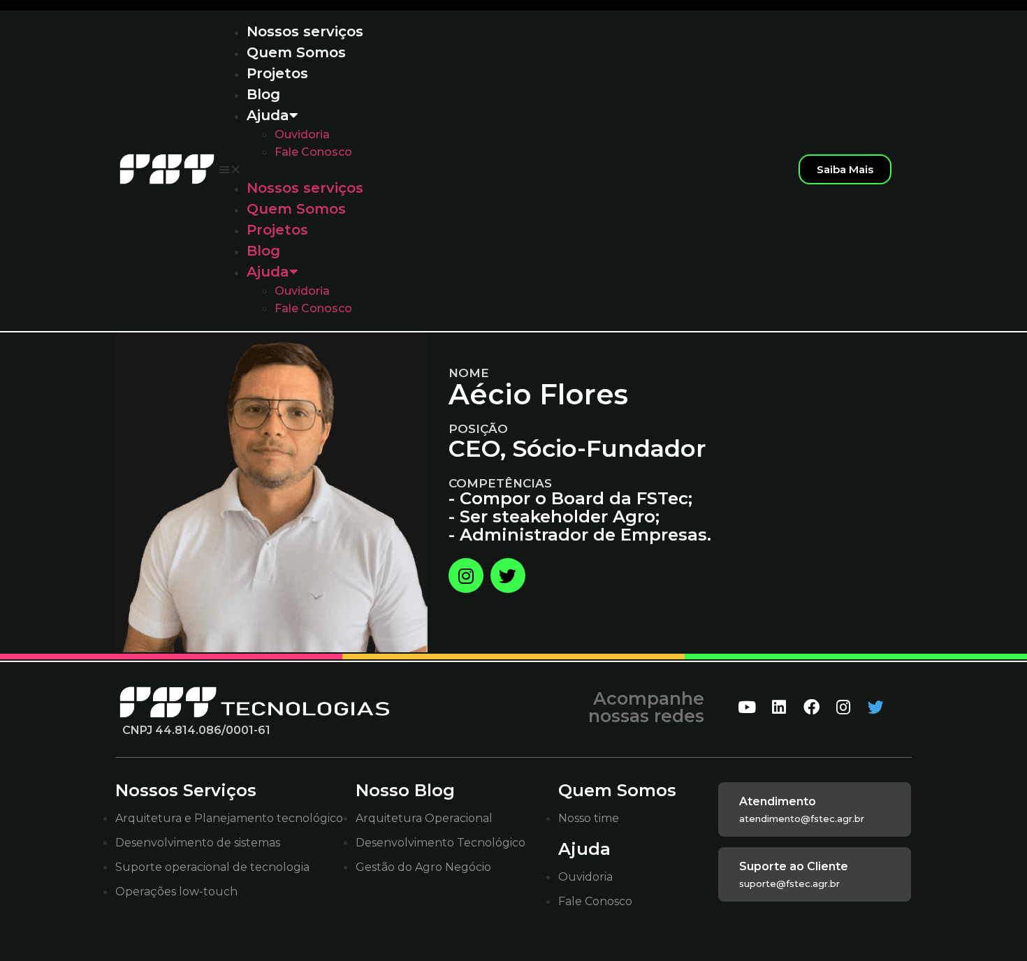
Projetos (277, 73)
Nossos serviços (305, 31)
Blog (263, 94)
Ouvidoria (302, 134)
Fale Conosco (313, 152)
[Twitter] (507, 575)
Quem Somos (296, 52)
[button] (501, 169)
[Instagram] (466, 575)
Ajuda (268, 115)
